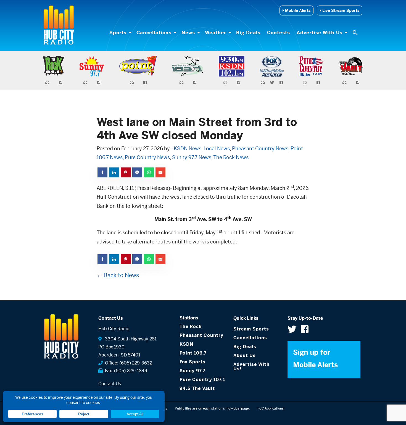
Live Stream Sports (340, 10)
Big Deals (248, 33)
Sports (117, 33)
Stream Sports (251, 329)
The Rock (191, 326)
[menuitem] (119, 32)
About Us (244, 355)
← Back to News (118, 275)
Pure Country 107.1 (202, 379)
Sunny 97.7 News (191, 157)
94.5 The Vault (197, 388)
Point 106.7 (193, 353)
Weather (215, 33)
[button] (355, 32)
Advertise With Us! (251, 366)
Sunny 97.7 (192, 371)
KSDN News (187, 148)
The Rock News (231, 157)
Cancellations (154, 33)
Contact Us (109, 384)
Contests (278, 33)
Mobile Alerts (297, 10)
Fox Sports (192, 362)
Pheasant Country (201, 335)
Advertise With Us (319, 33)
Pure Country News (147, 157)
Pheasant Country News (260, 148)
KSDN (186, 344)
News (188, 33)
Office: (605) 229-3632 (127, 363)
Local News (217, 148)
